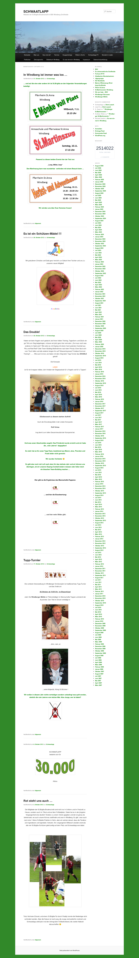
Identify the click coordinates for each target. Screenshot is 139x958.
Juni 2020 (98, 335)
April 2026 (98, 175)
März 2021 (98, 314)
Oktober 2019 (99, 353)
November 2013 (100, 516)
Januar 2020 (99, 346)
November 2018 (100, 378)
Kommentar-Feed (101, 133)
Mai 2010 (98, 612)
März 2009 (98, 642)
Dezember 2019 (100, 349)
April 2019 (98, 367)
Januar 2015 (99, 484)
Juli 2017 (98, 415)
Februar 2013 (99, 536)
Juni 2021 (98, 308)
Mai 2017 (98, 420)
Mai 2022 (98, 282)
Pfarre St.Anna (100, 87)
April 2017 (98, 422)
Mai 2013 (98, 530)
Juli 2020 (98, 333)
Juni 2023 (98, 253)
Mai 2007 (98, 681)
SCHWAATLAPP (35, 11)
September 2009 (100, 630)
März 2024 (98, 232)
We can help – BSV (101, 92)
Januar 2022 (99, 292)
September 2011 (100, 575)
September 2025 (100, 191)
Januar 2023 (99, 264)
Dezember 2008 (100, 646)
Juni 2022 (98, 280)
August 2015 (99, 468)
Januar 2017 (99, 429)
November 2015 (100, 461)
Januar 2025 (99, 209)
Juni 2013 (98, 527)
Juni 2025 (98, 198)
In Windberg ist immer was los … (45, 75)
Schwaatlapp (51, 79)
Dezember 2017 (100, 404)
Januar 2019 (99, 374)
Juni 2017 (98, 417)
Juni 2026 (98, 170)
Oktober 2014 (99, 491)
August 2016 (99, 440)
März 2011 (98, 589)
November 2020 (100, 324)
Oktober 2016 (99, 436)
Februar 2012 (99, 564)
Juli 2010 (98, 607)
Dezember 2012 (100, 541)
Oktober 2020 (99, 326)
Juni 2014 (98, 500)
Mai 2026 (98, 172)
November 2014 (100, 488)
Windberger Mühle (101, 97)
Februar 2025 (99, 207)
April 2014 (98, 504)
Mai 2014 (98, 502)
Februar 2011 (99, 591)
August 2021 (99, 303)
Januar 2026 (99, 182)
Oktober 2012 (99, 546)
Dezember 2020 (100, 321)
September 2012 (100, 548)
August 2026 (99, 166)
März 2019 (98, 369)
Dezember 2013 (100, 514)
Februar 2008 (99, 667)
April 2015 (98, 477)
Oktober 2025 (99, 189)
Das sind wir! (47, 55)
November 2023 (100, 241)
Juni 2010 (98, 610)
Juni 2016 (98, 445)
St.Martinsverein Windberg (104, 90)
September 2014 (100, 493)
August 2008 (99, 655)
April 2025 (98, 202)
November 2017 (100, 406)
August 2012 (99, 550)
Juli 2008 (98, 658)
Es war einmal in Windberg (71, 60)
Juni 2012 (98, 555)
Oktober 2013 (99, 518)
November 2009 (100, 626)
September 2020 (100, 328)
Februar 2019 (99, 372)
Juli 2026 (98, 168)
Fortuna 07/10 (99, 74)
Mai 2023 (98, 255)
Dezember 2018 (100, 376)
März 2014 (98, 507)
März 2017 (98, 424)
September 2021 (100, 301)
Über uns (36, 55)
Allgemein (38, 223)
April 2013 (98, 532)
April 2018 (98, 394)
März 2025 (98, 205)
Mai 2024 (98, 227)
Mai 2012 (98, 557)
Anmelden (98, 129)
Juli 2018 (98, 388)
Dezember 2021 (100, 294)
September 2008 (100, 653)
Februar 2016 (99, 454)
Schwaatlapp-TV (93, 55)
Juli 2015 (98, 470)
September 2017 (100, 411)
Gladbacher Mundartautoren (104, 76)
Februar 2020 (99, 344)
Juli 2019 (98, 360)
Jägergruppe (99, 78)
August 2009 (99, 632)
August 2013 (99, 523)
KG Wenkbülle (100, 81)
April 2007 (98, 683)
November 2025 (100, 186)
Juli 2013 (98, 525)
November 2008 (100, 649)
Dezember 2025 (100, 184)
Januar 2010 (99, 621)
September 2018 (100, 383)
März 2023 (98, 259)
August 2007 (99, 674)
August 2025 (99, 193)
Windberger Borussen (102, 94)
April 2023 (98, 257)
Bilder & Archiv (80, 55)
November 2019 (100, 351)
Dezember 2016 (100, 431)
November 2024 (100, 214)
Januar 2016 (99, 456)
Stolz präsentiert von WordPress (70, 950)
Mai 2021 (98, 310)
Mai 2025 (98, 200)
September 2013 (100, 520)
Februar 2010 (99, 619)
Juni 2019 (98, 363)
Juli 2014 (98, 497)
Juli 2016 (98, 443)
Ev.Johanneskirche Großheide (105, 71)
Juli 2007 (98, 676)
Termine (56, 55)
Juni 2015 (98, 472)
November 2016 (100, 433)
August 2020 (99, 330)
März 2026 (98, 177)
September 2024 (100, 218)
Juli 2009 (98, 635)
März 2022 (98, 287)
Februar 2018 (99, 399)
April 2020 (98, 340)
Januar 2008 (99, 669)
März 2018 (98, 397)
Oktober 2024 (99, 216)
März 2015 (98, 479)
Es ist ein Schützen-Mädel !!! (42, 234)
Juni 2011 (98, 582)
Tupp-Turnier (32, 560)
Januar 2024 (99, 237)
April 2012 (98, 559)
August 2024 (99, 221)
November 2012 (100, 543)
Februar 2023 (99, 262)
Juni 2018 (98, 390)
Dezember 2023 (100, 239)
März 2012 (98, 562)
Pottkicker (27, 60)
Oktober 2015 (99, 463)
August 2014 (99, 495)
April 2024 (98, 230)
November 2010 (100, 598)
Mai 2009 (98, 639)
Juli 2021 (98, 305)
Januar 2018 (99, 401)
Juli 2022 (98, 278)
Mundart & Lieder (107, 55)
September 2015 (100, 465)
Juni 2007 (98, 678)
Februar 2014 (99, 509)
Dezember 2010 (100, 596)
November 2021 (100, 296)
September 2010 (100, 603)
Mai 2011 (98, 584)
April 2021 (98, 312)
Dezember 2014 (100, 486)
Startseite (27, 55)
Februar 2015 (99, 481)
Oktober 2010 (99, 601)
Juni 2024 (98, 225)
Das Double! (31, 332)
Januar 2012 (99, 566)
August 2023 (99, 248)
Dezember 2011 (100, 568)
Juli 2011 (98, 580)
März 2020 (98, 342)
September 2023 (100, 246)
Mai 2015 (98, 475)
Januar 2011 (99, 594)
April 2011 (98, 587)
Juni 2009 (98, 637)
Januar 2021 (99, 319)
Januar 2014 (99, 511)
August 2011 (99, 578)
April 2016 (98, 449)
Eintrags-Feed (99, 131)
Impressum (86, 60)
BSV (96, 69)
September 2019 (100, 356)
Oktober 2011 (99, 573)
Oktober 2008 (99, 651)
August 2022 (99, 276)
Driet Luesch (110, 105)
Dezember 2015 (100, 459)
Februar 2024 (99, 234)
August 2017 (99, 413)
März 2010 (98, 616)
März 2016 (98, 452)
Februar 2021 (99, 317)
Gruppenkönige (67, 55)
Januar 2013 (99, 539)
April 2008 (98, 662)
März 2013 (98, 534)
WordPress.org (100, 135)
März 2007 (98, 685)
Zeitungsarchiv (38, 60)
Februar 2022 (99, 289)
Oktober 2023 (99, 243)
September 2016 (100, 438)
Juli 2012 (98, 552)
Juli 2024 (98, 223)
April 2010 (98, 614)
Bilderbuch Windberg (52, 60)
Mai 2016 (98, 447)
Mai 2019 (98, 365)
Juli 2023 (98, 250)
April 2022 (98, 285)
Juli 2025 (98, 195)
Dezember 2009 (100, 623)
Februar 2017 (99, 427)
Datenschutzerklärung (100, 60)
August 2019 (99, 358)
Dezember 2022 (100, 266)
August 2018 (99, 385)
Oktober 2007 (99, 671)
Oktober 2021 (99, 298)
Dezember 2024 (100, 211)
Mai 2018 (98, 392)
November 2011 (100, 571)
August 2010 (99, 605)
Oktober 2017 (99, 408)
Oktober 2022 (99, 271)
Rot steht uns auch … (37, 801)
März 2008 (98, 665)
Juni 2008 (98, 660)
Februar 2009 (99, 644)
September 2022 (100, 273)
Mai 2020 (98, 337)
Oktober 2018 (99, 381)
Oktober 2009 (99, 628)
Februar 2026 (99, 179)
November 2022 (100, 269)
